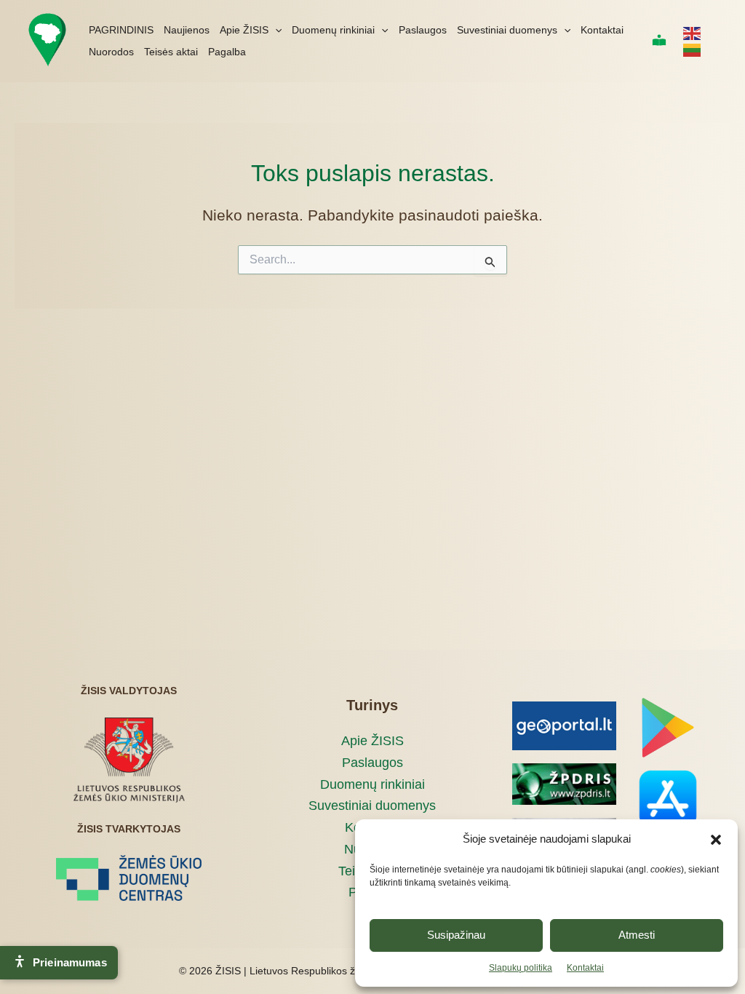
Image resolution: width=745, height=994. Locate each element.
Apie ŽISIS (244, 30)
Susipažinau (456, 935)
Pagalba (227, 51)
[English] (692, 33)
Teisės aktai (171, 51)
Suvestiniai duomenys (507, 30)
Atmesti (636, 935)
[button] (716, 839)
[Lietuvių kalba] (692, 49)
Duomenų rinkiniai (333, 30)
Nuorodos (111, 51)
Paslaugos (423, 30)
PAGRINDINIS (121, 30)
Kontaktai (585, 968)
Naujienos (187, 30)
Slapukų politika (520, 968)
